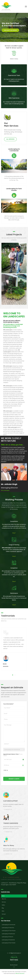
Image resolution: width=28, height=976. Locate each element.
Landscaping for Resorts (7, 936)
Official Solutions (19, 973)
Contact (4, 914)
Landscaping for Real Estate (8, 933)
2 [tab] (14, 675)
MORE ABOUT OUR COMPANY (10, 30)
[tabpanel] (14, 647)
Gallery (3, 905)
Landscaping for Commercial (8, 924)
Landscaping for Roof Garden (8, 942)
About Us (4, 899)
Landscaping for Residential (8, 939)
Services (4, 902)
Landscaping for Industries (8, 927)
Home (3, 896)
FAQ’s (3, 911)
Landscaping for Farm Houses (9, 930)
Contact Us (8, 809)
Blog (3, 908)
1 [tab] (12, 675)
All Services (10, 139)
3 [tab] (15, 675)
